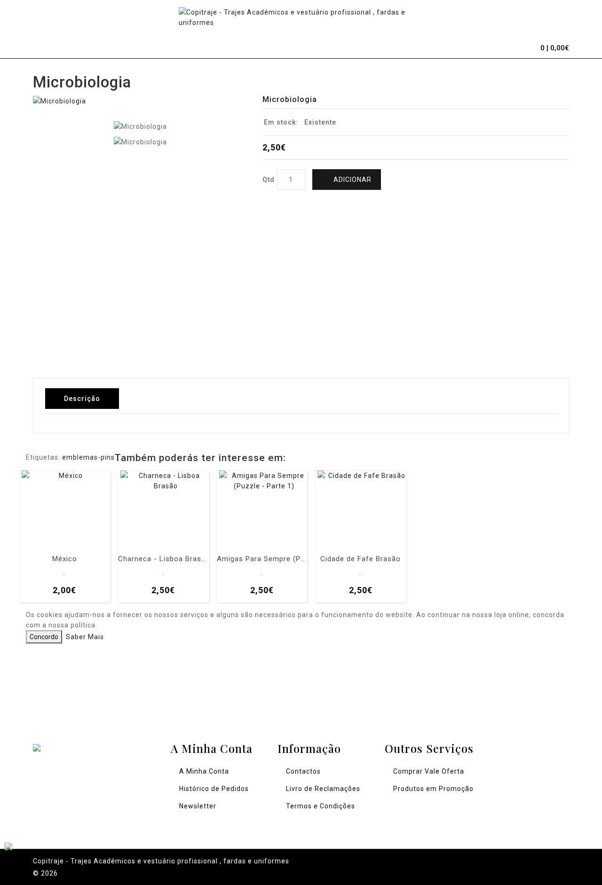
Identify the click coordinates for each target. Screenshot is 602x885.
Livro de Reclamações (323, 788)
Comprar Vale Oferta (428, 771)
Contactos (303, 771)
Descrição (82, 398)
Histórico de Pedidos (214, 788)
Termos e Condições (320, 806)
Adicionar (352, 179)
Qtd (268, 179)
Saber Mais (85, 637)
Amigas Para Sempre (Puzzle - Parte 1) (262, 559)
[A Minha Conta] (503, 46)
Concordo (44, 637)
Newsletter (197, 806)
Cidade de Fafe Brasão (360, 559)
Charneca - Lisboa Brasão (163, 559)
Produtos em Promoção (433, 788)
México (64, 559)
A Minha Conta (204, 771)
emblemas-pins (88, 457)
